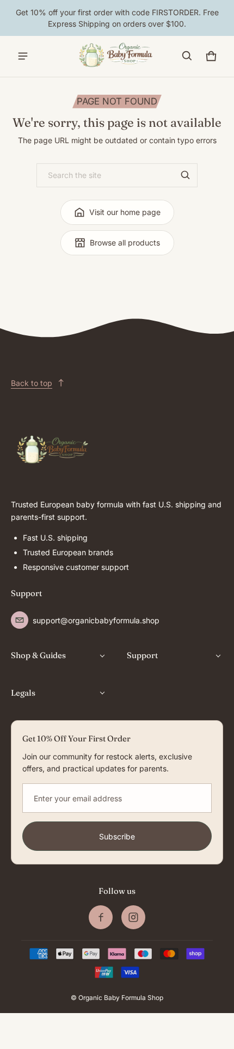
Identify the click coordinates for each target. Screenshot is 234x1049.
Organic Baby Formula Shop (120, 997)
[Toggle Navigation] (23, 56)
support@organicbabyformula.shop (96, 620)
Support (142, 655)
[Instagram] (133, 917)
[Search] (186, 175)
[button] (187, 56)
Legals (23, 693)
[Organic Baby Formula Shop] (117, 56)
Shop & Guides (38, 655)
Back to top (31, 383)
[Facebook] (101, 917)
